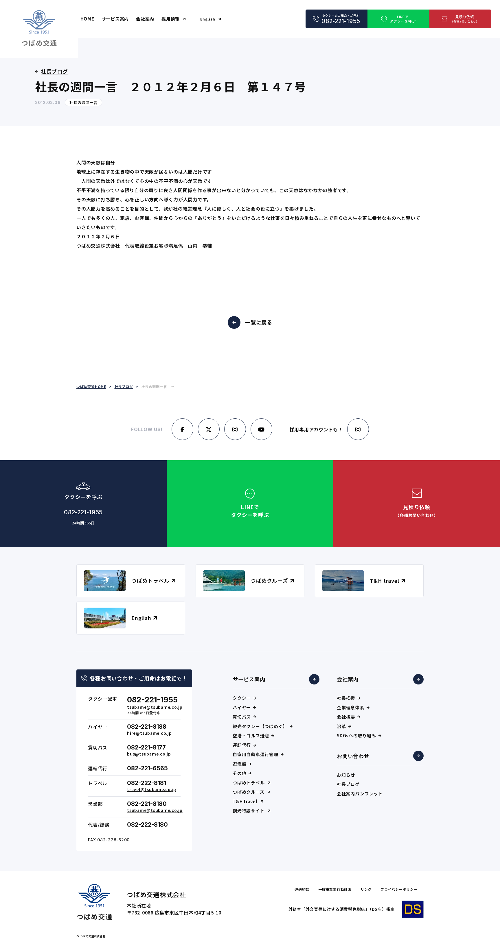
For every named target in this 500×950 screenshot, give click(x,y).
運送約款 (302, 889)
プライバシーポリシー (399, 889)
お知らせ (346, 775)
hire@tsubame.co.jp (149, 733)
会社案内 (145, 19)
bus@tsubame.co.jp (149, 754)
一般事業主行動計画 (335, 889)
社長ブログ (348, 784)
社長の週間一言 (83, 102)
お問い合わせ (353, 756)
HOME (87, 19)
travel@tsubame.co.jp (151, 789)
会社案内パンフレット (360, 794)
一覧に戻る (258, 322)
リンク (366, 889)
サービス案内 (115, 19)
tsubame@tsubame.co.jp (155, 707)
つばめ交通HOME (91, 386)
